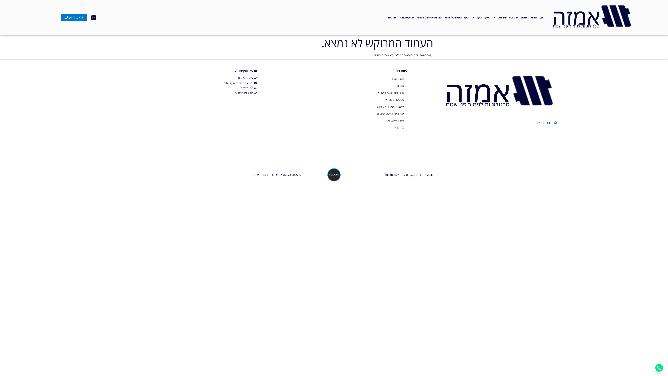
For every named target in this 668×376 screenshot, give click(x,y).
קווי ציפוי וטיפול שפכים (429, 17)
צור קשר (391, 17)
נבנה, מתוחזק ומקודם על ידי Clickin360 (408, 174)
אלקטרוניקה (483, 17)
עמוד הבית (537, 17)
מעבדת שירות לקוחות (456, 17)
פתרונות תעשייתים (508, 17)
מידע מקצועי (407, 17)
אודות (524, 17)
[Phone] (659, 368)
